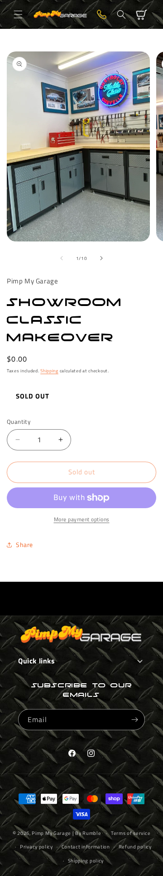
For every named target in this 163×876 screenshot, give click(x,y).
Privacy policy (36, 846)
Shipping (49, 370)
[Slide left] (62, 258)
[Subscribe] (134, 719)
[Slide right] (101, 258)
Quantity (18, 421)
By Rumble (88, 833)
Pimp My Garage (51, 833)
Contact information (86, 846)
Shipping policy (86, 860)
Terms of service (130, 833)
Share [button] (24, 544)
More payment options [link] (82, 519)
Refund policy (135, 846)
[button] (18, 14)
